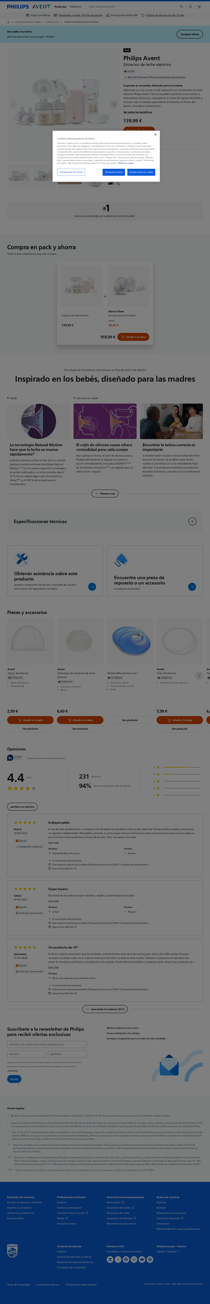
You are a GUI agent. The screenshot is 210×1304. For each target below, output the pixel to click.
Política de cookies (126, 163)
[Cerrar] (155, 134)
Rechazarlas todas (113, 172)
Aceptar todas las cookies (141, 172)
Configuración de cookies (71, 172)
